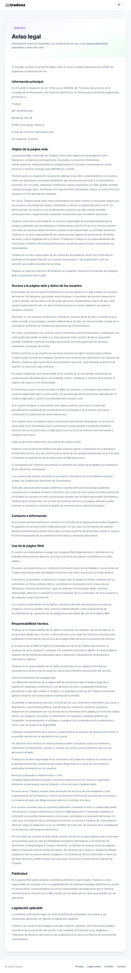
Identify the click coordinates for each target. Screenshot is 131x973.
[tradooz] (15, 5)
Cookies (108, 966)
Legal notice (94, 966)
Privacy (79, 966)
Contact (121, 966)
